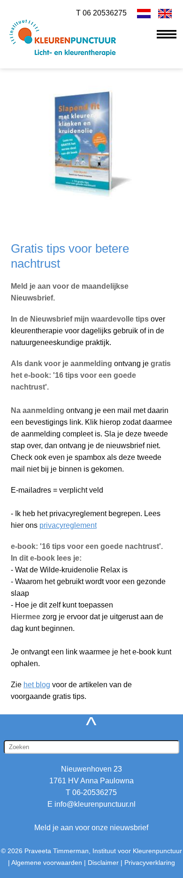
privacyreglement (68, 525)
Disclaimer (103, 862)
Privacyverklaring (149, 862)
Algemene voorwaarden (46, 862)
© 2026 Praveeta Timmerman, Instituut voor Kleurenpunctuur (91, 851)
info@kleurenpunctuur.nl (95, 804)
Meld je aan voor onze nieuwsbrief (91, 828)
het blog (36, 685)
